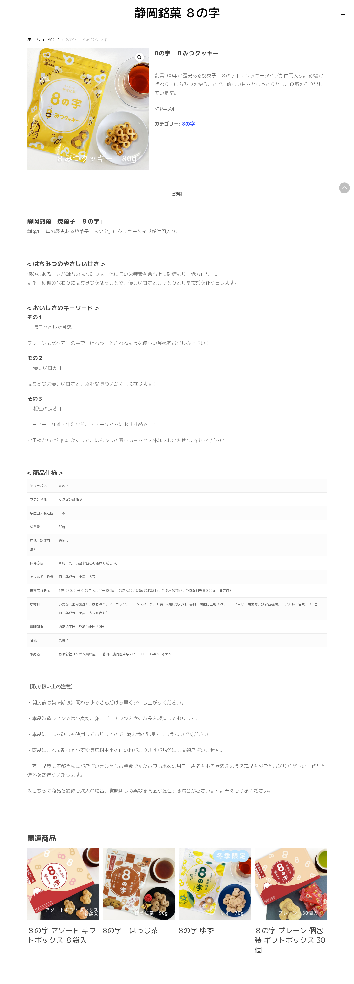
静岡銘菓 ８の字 (177, 13)
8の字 (53, 39)
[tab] (177, 193)
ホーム (33, 39)
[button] (139, 57)
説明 (177, 193)
